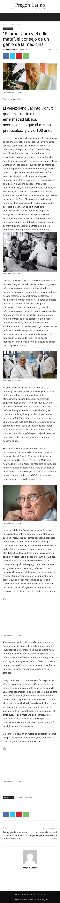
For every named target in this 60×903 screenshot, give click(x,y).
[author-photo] (30, 863)
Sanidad (19, 798)
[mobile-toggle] (5, 17)
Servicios (28, 798)
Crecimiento (15, 24)
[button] (56, 17)
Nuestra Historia (28, 894)
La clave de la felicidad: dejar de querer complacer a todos (43, 835)
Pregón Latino (11, 49)
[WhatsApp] (26, 56)
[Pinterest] (19, 56)
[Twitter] (12, 56)
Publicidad (42, 894)
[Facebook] (6, 56)
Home (16, 894)
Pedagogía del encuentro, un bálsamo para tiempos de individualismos (15, 835)
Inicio (5, 24)
